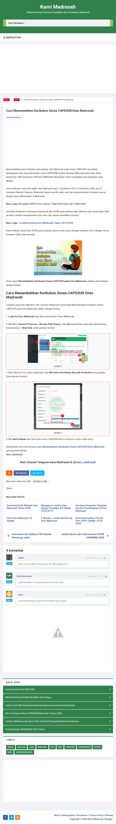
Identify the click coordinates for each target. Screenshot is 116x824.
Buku (10, 752)
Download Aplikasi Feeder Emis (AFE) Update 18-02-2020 (89, 521)
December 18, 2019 (93, 595)
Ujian (31, 747)
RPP (52, 747)
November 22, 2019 (93, 558)
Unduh (11, 747)
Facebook (22, 473)
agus (20, 595)
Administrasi (84, 747)
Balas (9, 563)
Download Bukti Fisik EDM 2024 (20, 689)
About (57, 815)
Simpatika (70, 747)
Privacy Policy (96, 815)
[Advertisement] (58, 69)
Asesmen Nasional (24, 752)
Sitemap (109, 815)
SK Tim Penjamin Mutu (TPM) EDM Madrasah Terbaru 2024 (33, 713)
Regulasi (21, 747)
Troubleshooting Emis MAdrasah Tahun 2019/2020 (45, 223)
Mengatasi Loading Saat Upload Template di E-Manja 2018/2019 (56, 508)
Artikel (97, 747)
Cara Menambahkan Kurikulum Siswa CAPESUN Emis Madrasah (70, 446)
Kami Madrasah (24, 576)
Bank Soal (42, 747)
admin (21, 558)
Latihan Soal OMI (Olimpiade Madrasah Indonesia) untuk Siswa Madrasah (40, 705)
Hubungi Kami (68, 815)
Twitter (38, 473)
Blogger (109, 819)
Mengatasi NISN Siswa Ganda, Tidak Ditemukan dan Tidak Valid (52, 204)
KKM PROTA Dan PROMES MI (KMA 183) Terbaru (28, 697)
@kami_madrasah (84, 462)
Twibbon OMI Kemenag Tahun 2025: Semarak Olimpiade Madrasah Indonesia (42, 721)
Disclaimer (82, 815)
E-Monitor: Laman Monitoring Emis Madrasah (56, 519)
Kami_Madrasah (14, 454)
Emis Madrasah (66, 316)
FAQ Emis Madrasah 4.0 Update (19, 519)
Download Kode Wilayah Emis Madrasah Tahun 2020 (22, 506)
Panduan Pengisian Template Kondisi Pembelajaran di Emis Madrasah (91, 508)
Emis (9, 488)
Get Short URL (40, 481)
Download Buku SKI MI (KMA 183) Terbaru (25, 729)
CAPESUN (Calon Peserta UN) (63, 173)
